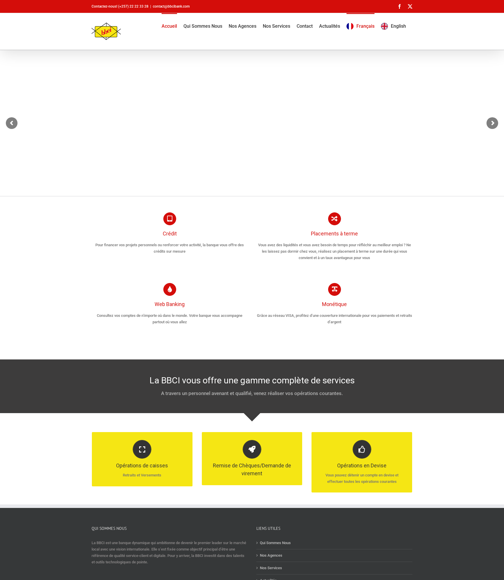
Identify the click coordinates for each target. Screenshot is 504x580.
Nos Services (271, 568)
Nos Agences (271, 555)
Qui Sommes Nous (275, 543)
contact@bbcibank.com (171, 6)
